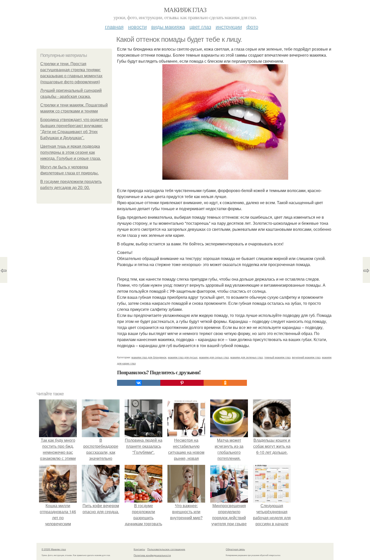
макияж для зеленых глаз (246, 357)
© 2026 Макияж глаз (54, 549)
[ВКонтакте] (138, 383)
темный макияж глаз (277, 357)
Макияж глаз (185, 9)
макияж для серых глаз (214, 357)
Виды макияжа (168, 26)
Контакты (139, 549)
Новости (137, 26)
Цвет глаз (200, 26)
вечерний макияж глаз (306, 357)
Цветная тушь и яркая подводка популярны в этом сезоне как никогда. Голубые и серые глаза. (70, 152)
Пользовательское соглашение (166, 549)
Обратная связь (235, 549)
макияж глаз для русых (183, 357)
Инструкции (229, 26)
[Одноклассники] (225, 383)
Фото (252, 26)
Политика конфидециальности (152, 555)
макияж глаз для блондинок (148, 357)
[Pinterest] (182, 383)
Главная (114, 26)
